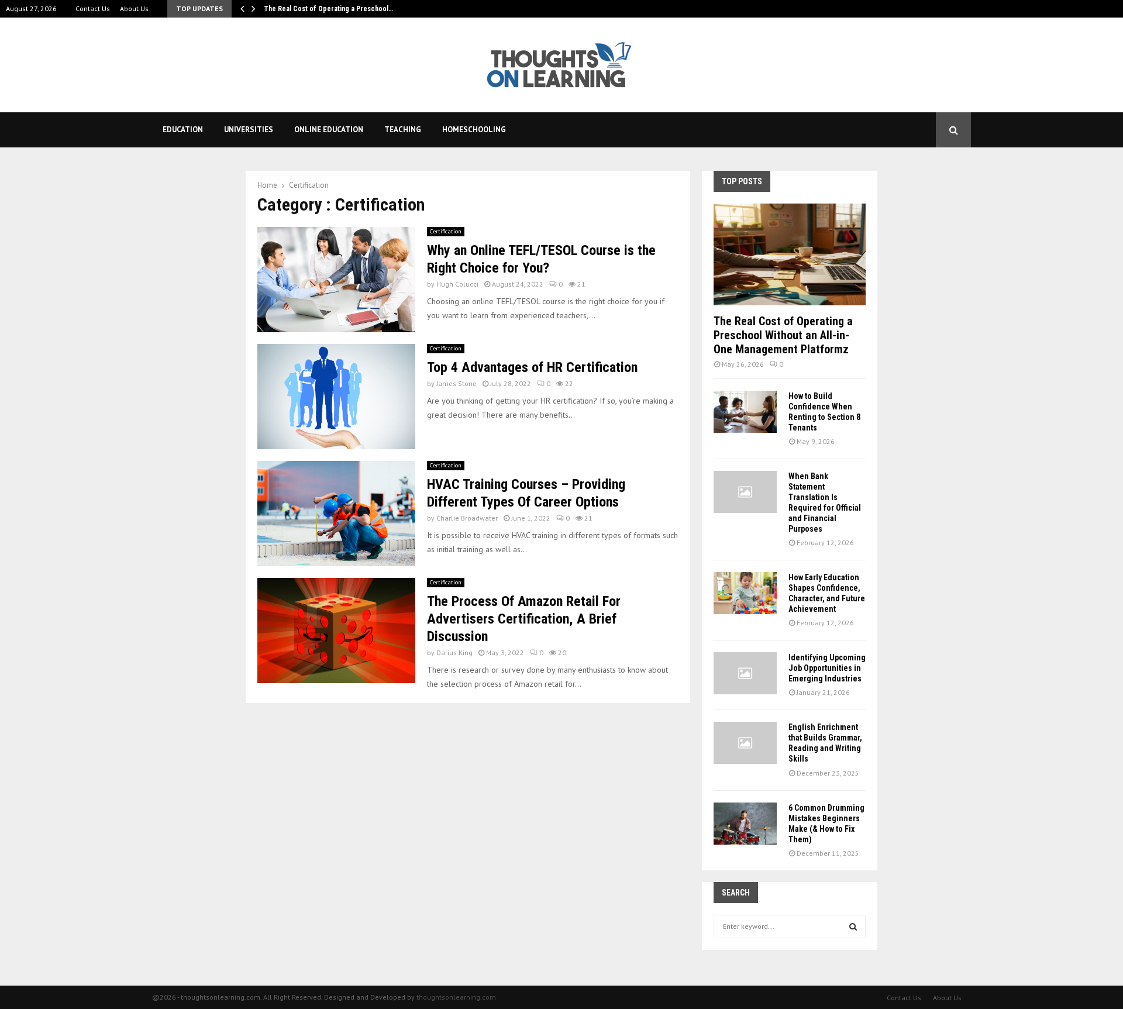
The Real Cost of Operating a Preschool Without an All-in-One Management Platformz (783, 335)
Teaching (402, 130)
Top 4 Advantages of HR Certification (532, 367)
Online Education (328, 130)
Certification (445, 231)
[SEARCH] (853, 926)
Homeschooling (474, 130)
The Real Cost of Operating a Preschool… (328, 9)
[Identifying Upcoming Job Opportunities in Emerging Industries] (745, 673)
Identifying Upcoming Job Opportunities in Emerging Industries (827, 668)
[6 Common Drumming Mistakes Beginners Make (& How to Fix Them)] (745, 824)
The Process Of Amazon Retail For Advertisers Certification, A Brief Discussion (524, 619)
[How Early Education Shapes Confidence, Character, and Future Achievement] (745, 593)
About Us (134, 8)
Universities (248, 130)
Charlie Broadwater (467, 518)
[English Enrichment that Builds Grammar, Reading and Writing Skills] (745, 743)
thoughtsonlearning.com (456, 997)
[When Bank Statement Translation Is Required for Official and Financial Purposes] (745, 492)
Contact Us (92, 8)
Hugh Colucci (457, 284)
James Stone (456, 383)
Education (183, 130)
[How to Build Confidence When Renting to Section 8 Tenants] (745, 412)
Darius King (454, 652)
